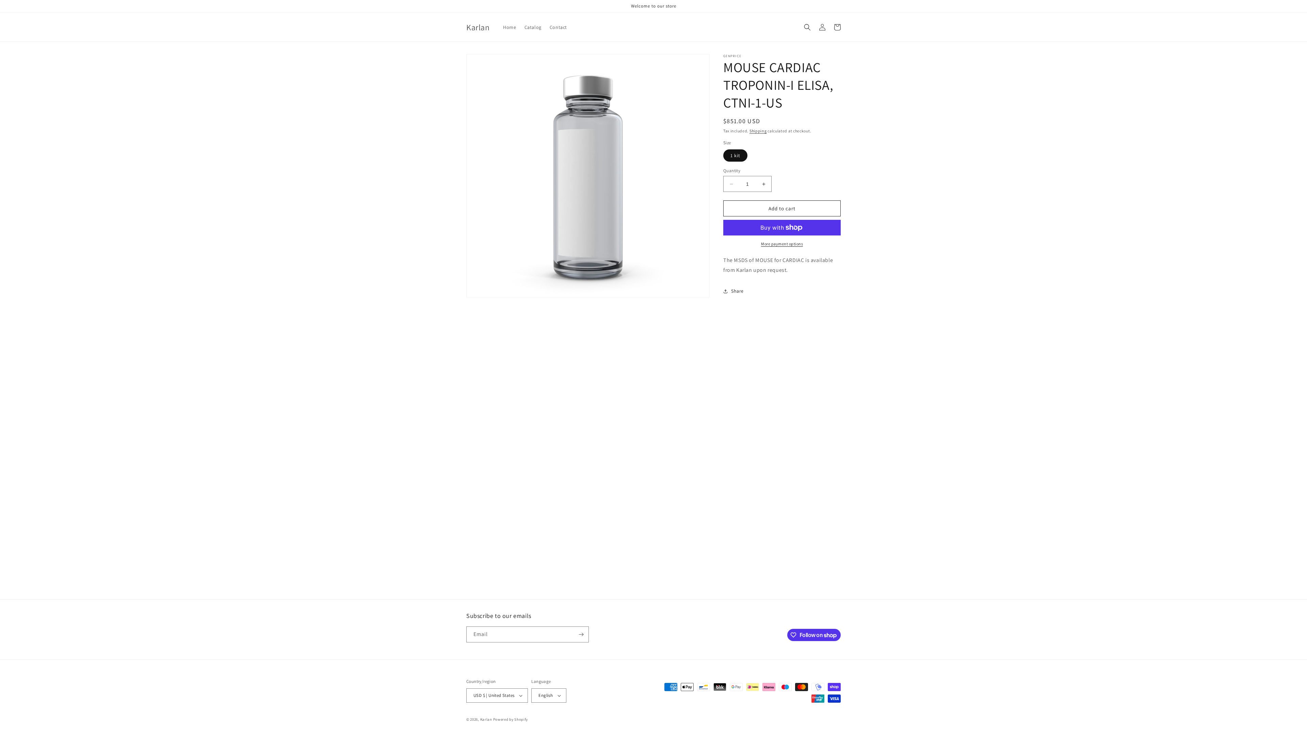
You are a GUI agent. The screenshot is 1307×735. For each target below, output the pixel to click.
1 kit (735, 155)
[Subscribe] (581, 634)
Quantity (731, 171)
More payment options (782, 243)
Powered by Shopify (510, 719)
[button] (807, 27)
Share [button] (737, 291)
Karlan (486, 719)
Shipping (758, 130)
